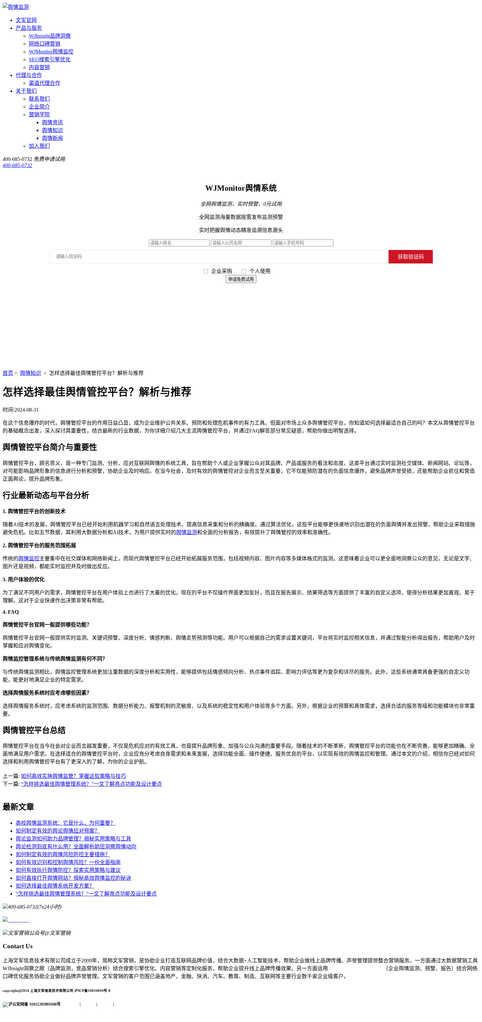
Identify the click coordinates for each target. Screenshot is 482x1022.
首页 (8, 373)
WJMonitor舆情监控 (51, 51)
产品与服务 (29, 28)
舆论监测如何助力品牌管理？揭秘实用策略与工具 (73, 838)
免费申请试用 (49, 159)
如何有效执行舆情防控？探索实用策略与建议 (68, 870)
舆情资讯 (52, 122)
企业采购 (222, 271)
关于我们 (26, 91)
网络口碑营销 (44, 44)
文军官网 (26, 20)
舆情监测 (186, 532)
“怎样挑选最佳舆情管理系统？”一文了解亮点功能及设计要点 (91, 784)
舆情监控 (28, 558)
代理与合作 (29, 75)
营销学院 (39, 114)
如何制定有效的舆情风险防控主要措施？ (63, 854)
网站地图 (122, 1004)
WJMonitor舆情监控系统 (355, 968)
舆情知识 (52, 130)
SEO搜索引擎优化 (49, 59)
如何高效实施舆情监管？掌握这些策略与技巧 (73, 776)
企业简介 (39, 106)
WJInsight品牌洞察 (50, 36)
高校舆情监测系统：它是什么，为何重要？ (65, 823)
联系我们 (39, 99)
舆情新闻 (52, 138)
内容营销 (39, 67)
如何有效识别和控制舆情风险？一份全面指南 (68, 862)
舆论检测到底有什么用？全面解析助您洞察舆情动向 (76, 846)
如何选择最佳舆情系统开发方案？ (55, 886)
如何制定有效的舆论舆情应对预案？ (58, 831)
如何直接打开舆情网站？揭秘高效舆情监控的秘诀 (73, 878)
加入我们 (39, 146)
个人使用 (260, 271)
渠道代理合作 (44, 83)
